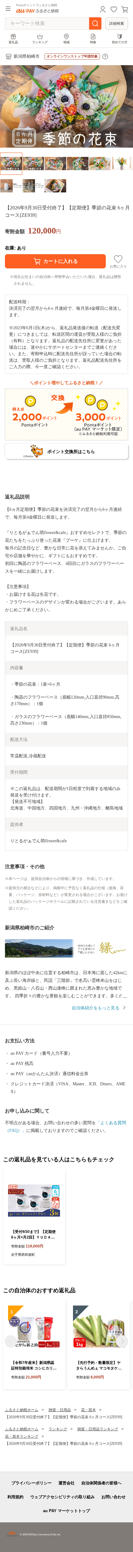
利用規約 (15, 1497)
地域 (66, 42)
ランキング (40, 42)
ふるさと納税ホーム (21, 1410)
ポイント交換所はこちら (71, 451)
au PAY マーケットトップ (66, 1510)
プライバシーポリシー (31, 1483)
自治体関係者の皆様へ (101, 1483)
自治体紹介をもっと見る (95, 1008)
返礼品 (13, 42)
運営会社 (66, 1483)
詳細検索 (116, 23)
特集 (93, 42)
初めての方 (119, 42)
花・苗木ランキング (21, 1436)
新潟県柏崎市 (27, 56)
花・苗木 (88, 1410)
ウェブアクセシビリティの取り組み (62, 1497)
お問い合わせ (113, 1497)
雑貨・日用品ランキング (97, 1429)
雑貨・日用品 (60, 1410)
